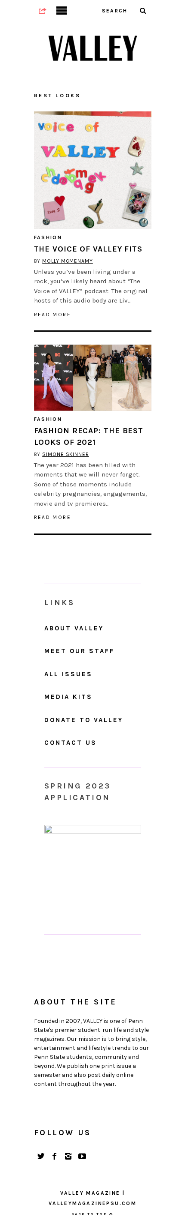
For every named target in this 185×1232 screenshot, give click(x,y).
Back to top (90, 1214)
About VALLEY (74, 628)
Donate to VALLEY (83, 720)
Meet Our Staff (79, 651)
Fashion (48, 237)
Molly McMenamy (67, 261)
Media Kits (68, 697)
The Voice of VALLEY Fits (88, 249)
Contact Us (70, 742)
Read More (52, 314)
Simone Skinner (65, 454)
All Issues (68, 674)
